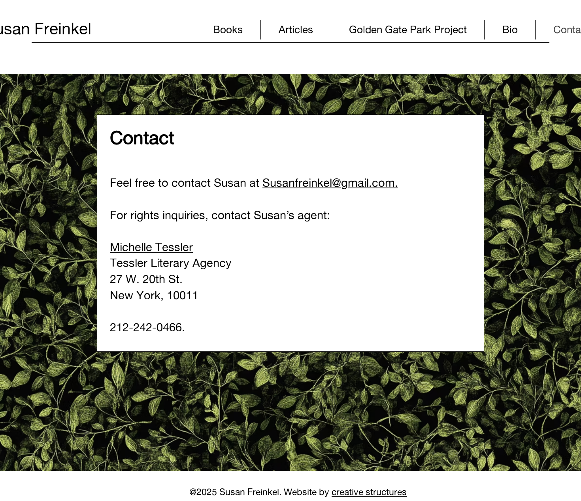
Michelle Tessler (151, 247)
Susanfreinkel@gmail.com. (330, 183)
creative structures (369, 491)
